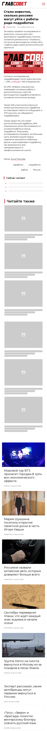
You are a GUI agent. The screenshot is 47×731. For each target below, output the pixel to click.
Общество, (8, 534)
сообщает (16, 82)
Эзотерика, (8, 628)
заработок (18, 165)
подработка (34, 165)
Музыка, (7, 486)
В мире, (7, 728)
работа (24, 170)
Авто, (6, 702)
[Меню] (42, 4)
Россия (36, 170)
